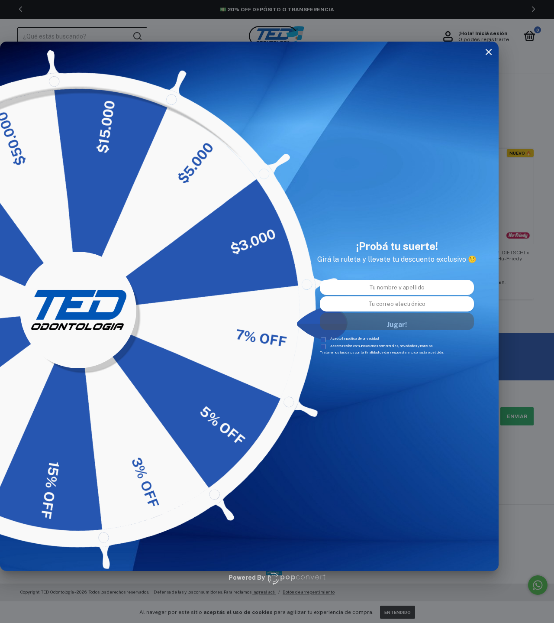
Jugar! (397, 325)
